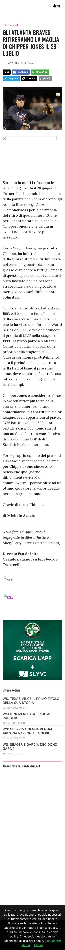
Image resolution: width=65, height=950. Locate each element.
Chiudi (38, 945)
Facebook (22, 72)
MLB (18, 25)
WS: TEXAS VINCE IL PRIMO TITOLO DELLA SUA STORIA (31, 701)
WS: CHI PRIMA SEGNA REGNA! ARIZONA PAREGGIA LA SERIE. (27, 731)
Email (47, 78)
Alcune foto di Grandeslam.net (21, 766)
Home (8, 25)
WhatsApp (41, 72)
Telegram (12, 78)
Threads (31, 78)
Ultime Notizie (11, 690)
